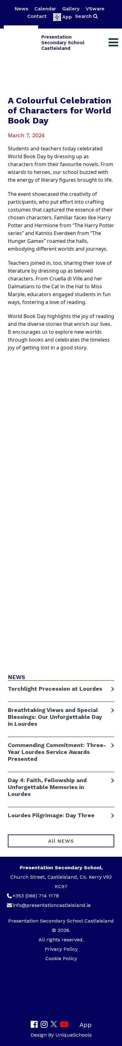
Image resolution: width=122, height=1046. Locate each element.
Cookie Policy (61, 958)
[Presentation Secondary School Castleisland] (21, 42)
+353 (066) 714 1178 (36, 896)
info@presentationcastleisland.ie (52, 905)
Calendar (45, 9)
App (67, 17)
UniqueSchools (73, 1035)
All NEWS (61, 841)
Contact (37, 16)
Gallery (70, 9)
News (21, 9)
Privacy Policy (61, 949)
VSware (95, 9)
